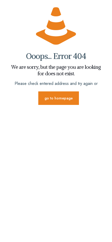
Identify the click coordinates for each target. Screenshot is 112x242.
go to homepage (59, 98)
